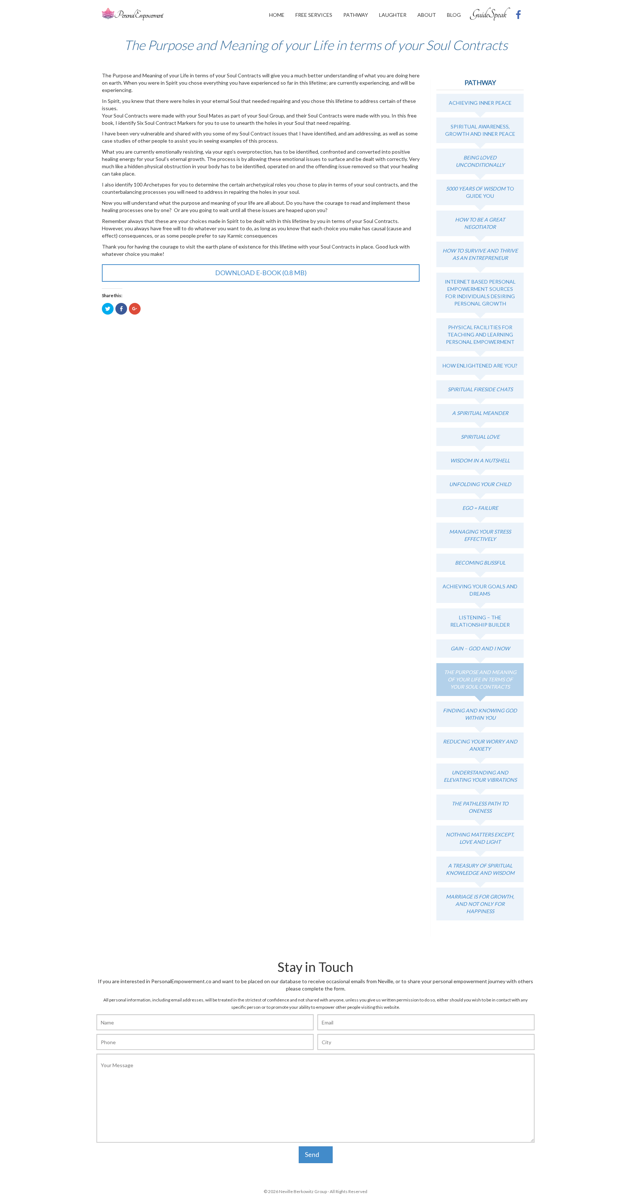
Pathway (355, 15)
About (426, 15)
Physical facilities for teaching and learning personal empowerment (480, 334)
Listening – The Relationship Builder (480, 621)
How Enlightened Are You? (480, 365)
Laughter (392, 15)
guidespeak (490, 14)
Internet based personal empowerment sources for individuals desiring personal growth (480, 292)
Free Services (313, 15)
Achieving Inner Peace (480, 103)
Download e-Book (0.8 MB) (261, 273)
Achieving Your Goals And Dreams (480, 590)
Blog (454, 15)
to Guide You (480, 192)
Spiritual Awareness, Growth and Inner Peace (480, 130)
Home (276, 15)
